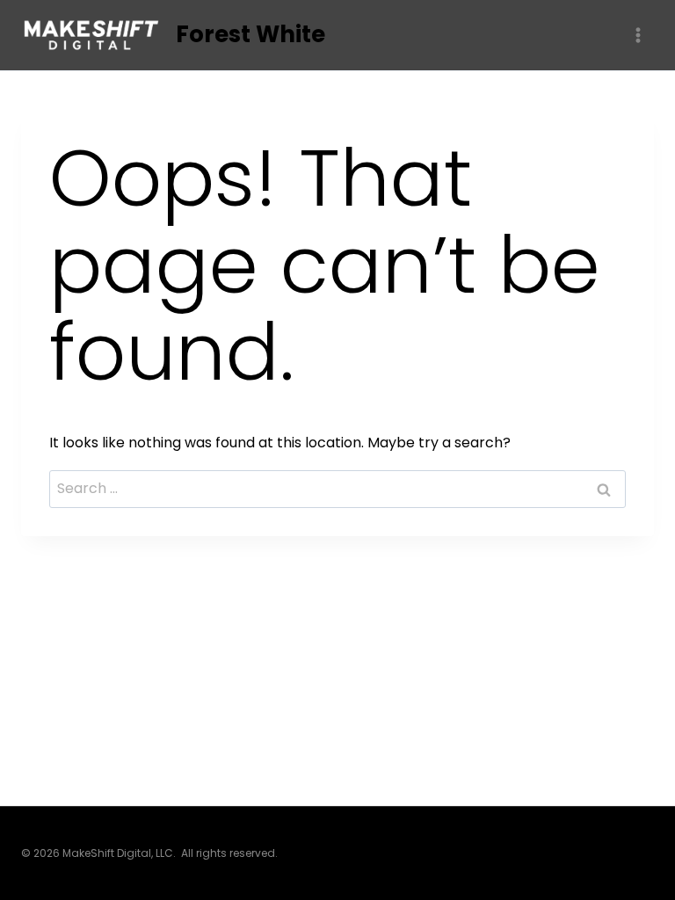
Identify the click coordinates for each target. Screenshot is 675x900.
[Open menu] (637, 34)
